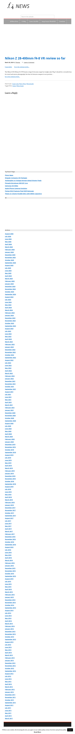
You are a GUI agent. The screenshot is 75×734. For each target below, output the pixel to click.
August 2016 (9, 547)
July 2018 (8, 489)
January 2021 (9, 410)
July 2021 (8, 394)
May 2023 (8, 336)
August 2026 (9, 234)
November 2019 (10, 447)
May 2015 (8, 587)
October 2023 (9, 323)
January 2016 (9, 566)
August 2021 (9, 392)
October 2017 (9, 513)
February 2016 (10, 563)
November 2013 (10, 634)
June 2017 (8, 523)
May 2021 (8, 400)
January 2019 (9, 473)
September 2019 (10, 452)
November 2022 (10, 352)
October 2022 (9, 355)
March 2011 (9, 718)
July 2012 (8, 676)
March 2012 (9, 687)
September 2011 (10, 703)
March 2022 (9, 373)
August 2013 (9, 642)
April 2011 (8, 716)
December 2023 (10, 318)
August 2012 (9, 674)
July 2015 (8, 581)
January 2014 (9, 629)
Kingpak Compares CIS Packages (16, 178)
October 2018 (9, 481)
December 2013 (10, 631)
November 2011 (10, 697)
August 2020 (9, 423)
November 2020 (10, 415)
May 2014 (8, 618)
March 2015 (9, 592)
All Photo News (14, 21)
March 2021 (9, 405)
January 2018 (9, 505)
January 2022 (9, 379)
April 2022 (8, 371)
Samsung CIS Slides (11, 186)
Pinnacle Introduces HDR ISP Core (16, 183)
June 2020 (8, 429)
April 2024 (8, 307)
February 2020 (10, 439)
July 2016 (8, 550)
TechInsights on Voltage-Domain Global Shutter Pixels (23, 180)
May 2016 (8, 555)
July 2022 (8, 363)
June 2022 (8, 365)
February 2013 (10, 658)
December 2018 (10, 476)
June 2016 (8, 552)
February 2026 (10, 250)
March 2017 (9, 531)
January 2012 (9, 692)
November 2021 (10, 384)
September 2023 (10, 326)
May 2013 (8, 650)
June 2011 (8, 710)
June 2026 (8, 239)
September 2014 (10, 608)
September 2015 (10, 576)
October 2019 (9, 450)
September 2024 (10, 294)
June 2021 (8, 397)
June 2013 (8, 647)
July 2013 (8, 645)
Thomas (17, 62)
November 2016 (10, 539)
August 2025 (9, 265)
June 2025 (8, 271)
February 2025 (10, 281)
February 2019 (10, 471)
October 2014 (9, 605)
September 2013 (10, 639)
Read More (37, 732)
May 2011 (8, 713)
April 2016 (8, 558)
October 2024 (9, 292)
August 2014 (9, 610)
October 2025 (9, 260)
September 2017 (10, 516)
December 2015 (10, 568)
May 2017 (8, 526)
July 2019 (8, 458)
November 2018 (10, 479)
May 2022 (8, 368)
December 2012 (10, 663)
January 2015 (9, 597)
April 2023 (8, 339)
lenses (14, 86)
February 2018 (10, 502)
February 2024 (10, 313)
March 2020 (9, 437)
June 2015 (8, 584)
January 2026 (9, 252)
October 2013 (9, 637)
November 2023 (10, 321)
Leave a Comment (29, 62)
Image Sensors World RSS (49, 21)
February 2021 (10, 408)
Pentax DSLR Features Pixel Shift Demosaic (19, 191)
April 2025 (8, 276)
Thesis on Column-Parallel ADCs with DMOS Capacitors (23, 194)
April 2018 (8, 497)
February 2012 (10, 689)
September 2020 (10, 421)
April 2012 (8, 684)
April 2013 (8, 653)
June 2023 (8, 334)
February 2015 (10, 595)
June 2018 (8, 492)
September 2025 (10, 263)
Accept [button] (70, 730)
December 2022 (10, 350)
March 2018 (9, 500)
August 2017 (9, 518)
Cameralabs (8, 67)
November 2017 (10, 510)
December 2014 (10, 600)
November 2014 (10, 602)
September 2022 (10, 358)
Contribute (62, 21)
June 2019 (8, 460)
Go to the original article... (21, 67)
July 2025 (8, 268)
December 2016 (10, 537)
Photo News (22, 84)
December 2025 (10, 255)
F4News (8, 6)
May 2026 (8, 242)
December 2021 (10, 381)
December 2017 (10, 508)
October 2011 (9, 700)
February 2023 (10, 344)
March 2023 (9, 342)
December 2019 (10, 444)
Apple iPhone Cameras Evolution (16, 188)
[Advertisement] (37, 38)
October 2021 (9, 386)
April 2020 (8, 434)
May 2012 (8, 681)
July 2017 (8, 521)
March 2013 (9, 655)
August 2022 (9, 360)
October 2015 (9, 573)
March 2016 (9, 560)
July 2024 (8, 300)
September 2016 (10, 545)
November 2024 (10, 289)
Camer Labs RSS (33, 21)
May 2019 (8, 463)
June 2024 (8, 302)
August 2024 (9, 297)
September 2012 (10, 671)
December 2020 (10, 413)
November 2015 (10, 571)
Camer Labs (15, 84)
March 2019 (9, 468)
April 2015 (8, 589)
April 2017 (8, 529)
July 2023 (8, 331)
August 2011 (9, 705)
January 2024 (9, 315)
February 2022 (10, 376)
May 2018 (8, 494)
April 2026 (8, 244)
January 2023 (9, 347)
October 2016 (9, 542)
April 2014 (8, 621)
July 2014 (8, 613)
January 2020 (9, 442)
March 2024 (9, 310)
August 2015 (9, 579)
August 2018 (9, 487)
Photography (30, 84)
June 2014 (8, 616)
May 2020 (8, 431)
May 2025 (8, 273)
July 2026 (8, 236)
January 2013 (9, 660)
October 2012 (9, 668)
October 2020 (9, 418)
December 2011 (10, 695)
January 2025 (9, 284)
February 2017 (10, 534)
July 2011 (8, 708)
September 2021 (10, 389)
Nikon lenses (20, 86)
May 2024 (8, 305)
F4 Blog (24, 21)
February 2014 (10, 626)
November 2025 (10, 257)
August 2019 (9, 455)
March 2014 (9, 624)
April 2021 (8, 402)
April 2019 (8, 466)
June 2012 (8, 679)
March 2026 (9, 247)
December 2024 (10, 286)
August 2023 (9, 329)
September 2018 (10, 484)
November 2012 (10, 666)
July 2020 (8, 426)
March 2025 (9, 278)
